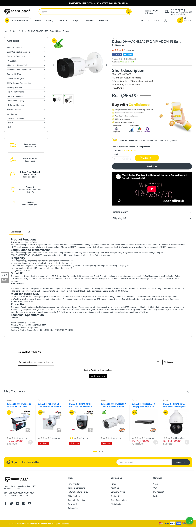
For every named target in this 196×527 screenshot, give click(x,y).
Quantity (115, 154)
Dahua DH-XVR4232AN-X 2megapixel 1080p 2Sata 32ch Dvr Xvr (143, 405)
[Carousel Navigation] (189, 392)
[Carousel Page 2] (99, 451)
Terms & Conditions (76, 488)
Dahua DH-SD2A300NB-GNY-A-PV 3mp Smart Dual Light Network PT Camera (81, 405)
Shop (155, 484)
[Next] (53, 65)
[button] (118, 50)
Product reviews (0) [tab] (27, 362)
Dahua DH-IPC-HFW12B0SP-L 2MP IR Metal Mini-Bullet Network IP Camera (114, 405)
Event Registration (119, 500)
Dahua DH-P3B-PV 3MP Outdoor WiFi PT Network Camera (49, 405)
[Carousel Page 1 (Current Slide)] (95, 451)
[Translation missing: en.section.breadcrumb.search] (128, 11)
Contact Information (76, 500)
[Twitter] (11, 504)
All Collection (116, 504)
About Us (115, 488)
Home (113, 484)
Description (16, 232)
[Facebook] (5, 504)
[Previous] (106, 65)
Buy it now (152, 166)
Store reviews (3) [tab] (45, 362)
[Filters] (158, 362)
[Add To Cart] (30, 442)
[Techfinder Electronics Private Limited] (17, 12)
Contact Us (115, 496)
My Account (158, 492)
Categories (72, 508)
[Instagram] (23, 504)
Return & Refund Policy (78, 492)
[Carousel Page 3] (102, 451)
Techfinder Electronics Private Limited (33, 523)
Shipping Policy (74, 496)
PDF (28, 232)
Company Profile (118, 492)
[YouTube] (29, 504)
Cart (155, 488)
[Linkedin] (17, 504)
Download (72, 504)
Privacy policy (74, 484)
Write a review (98, 376)
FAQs (155, 496)
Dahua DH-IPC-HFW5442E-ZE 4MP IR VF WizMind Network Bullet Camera (19, 405)
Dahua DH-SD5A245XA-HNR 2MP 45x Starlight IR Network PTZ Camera (174, 405)
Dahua (114, 38)
